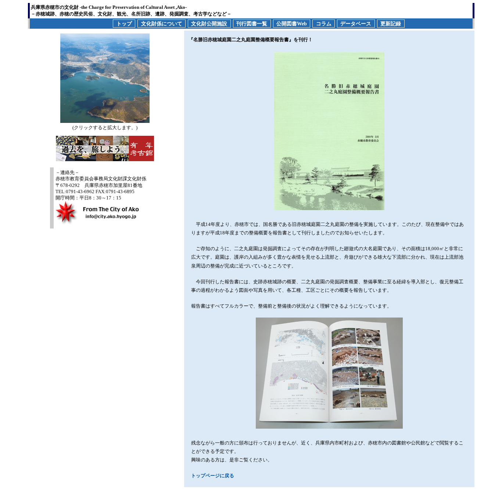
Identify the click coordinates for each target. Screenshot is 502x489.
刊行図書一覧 (251, 23)
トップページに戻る (212, 475)
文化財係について (161, 23)
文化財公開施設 (209, 23)
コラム (323, 23)
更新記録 (390, 23)
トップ (124, 23)
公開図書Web (291, 23)
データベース (355, 23)
